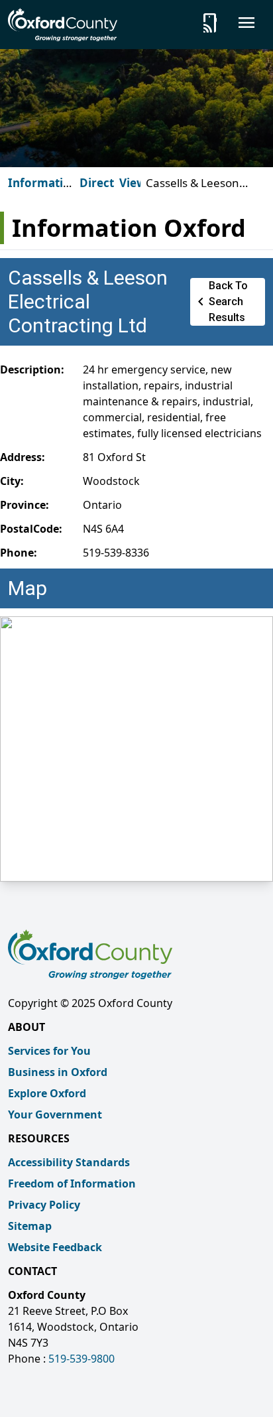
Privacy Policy (44, 1204)
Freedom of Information (72, 1183)
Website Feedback (55, 1247)
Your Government (55, 1114)
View (132, 182)
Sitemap (30, 1226)
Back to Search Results (220, 301)
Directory (106, 182)
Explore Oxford (47, 1093)
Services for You (49, 1051)
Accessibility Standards (69, 1162)
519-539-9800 (81, 1358)
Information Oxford (43, 190)
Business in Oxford (57, 1072)
